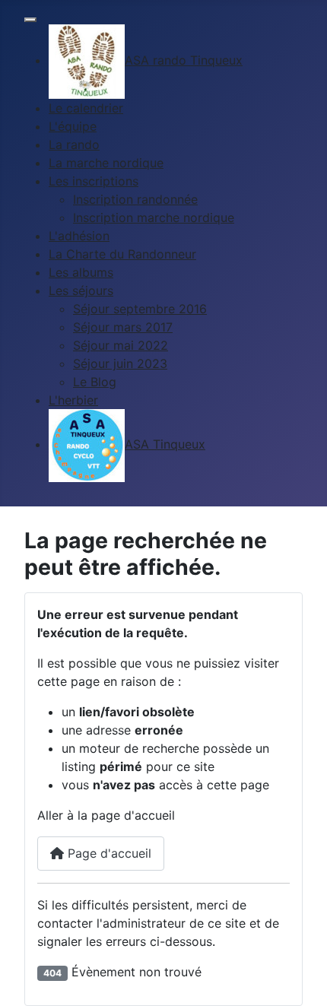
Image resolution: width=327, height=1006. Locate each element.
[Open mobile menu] (30, 19)
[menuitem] (146, 60)
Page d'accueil (107, 853)
